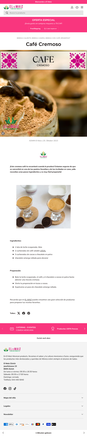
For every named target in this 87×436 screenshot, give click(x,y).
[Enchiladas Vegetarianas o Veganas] (3, 433)
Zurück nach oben (43, 338)
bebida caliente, (24, 38)
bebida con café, (53, 38)
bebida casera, (39, 38)
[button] (77, 7)
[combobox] (43, 12)
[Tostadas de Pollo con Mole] (83, 433)
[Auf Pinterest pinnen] (28, 313)
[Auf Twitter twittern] (18, 313)
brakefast (65, 38)
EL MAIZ (28, 299)
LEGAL (43, 251)
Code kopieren (51, 29)
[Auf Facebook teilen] (23, 313)
